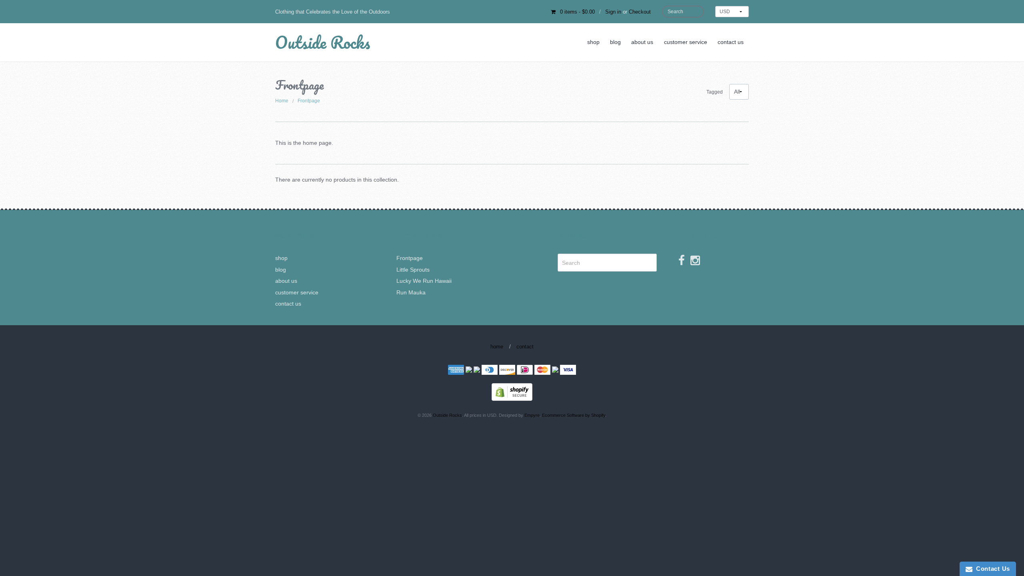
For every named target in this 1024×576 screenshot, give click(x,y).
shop (593, 42)
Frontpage (309, 101)
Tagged (714, 92)
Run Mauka (411, 292)
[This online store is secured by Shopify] (512, 391)
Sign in (613, 12)
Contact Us (991, 568)
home (496, 347)
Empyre (532, 415)
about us (642, 42)
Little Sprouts (413, 269)
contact (525, 347)
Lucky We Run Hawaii (424, 281)
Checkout (640, 12)
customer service (685, 42)
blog (615, 42)
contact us (731, 42)
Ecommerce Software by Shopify (573, 415)
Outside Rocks (322, 42)
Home (281, 101)
